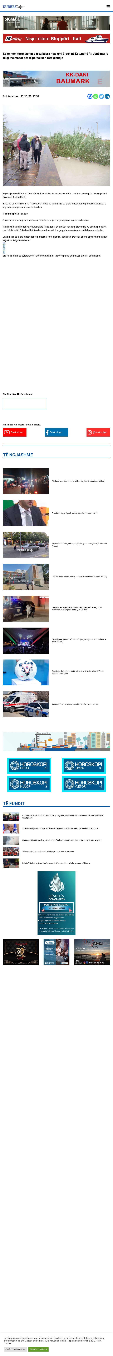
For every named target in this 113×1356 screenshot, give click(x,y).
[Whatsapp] (95, 96)
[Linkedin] (107, 96)
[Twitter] (101, 96)
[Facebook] (90, 96)
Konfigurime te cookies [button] (15, 1349)
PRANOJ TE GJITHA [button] (38, 1349)
